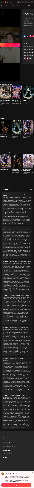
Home (2, 5)
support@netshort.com (9, 444)
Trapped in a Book (26, 172)
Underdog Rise (26, 103)
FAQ (4, 438)
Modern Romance (26, 102)
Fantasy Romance (26, 137)
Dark (1, 137)
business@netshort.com (9, 446)
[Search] (18, 2)
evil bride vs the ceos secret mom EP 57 (20, 5)
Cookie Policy (15, 481)
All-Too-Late (2, 103)
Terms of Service (7, 435)
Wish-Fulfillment (28, 25)
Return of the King (15, 172)
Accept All (16, 485)
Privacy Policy (6, 437)
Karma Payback (28, 23)
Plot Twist (26, 21)
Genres (7, 5)
